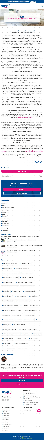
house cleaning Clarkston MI (10, 305)
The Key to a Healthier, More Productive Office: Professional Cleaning (20, 237)
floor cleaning (16, 291)
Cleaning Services (7, 424)
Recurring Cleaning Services (31, 402)
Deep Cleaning (5, 212)
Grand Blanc (6, 410)
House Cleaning (5, 219)
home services (33, 296)
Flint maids (6, 291)
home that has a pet (8, 301)
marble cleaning (37, 334)
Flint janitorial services (28, 287)
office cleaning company (21, 343)
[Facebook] (36, 162)
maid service (6, 324)
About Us (5, 430)
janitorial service (29, 315)
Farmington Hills (7, 413)
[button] (42, 6)
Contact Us (6, 428)
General (4, 214)
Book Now (22, 189)
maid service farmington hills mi (28, 329)
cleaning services (26, 273)
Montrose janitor (21, 338)
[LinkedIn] (41, 162)
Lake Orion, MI (6, 419)
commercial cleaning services (24, 282)
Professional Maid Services (30, 397)
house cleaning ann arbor (23, 301)
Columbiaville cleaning (27, 277)
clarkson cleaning (25, 263)
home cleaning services (30, 291)
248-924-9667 (22, 171)
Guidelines (4, 216)
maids (39, 320)
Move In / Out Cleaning (30, 404)
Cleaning (4, 205)
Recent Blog (5, 228)
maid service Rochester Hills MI (11, 334)
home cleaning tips (8, 296)
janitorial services (8, 320)
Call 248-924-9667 (22, 384)
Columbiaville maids (8, 282)
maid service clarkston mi (9, 329)
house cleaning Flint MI (30, 310)
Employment (6, 426)
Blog (13, 18)
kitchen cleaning (29, 320)
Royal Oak (5, 411)
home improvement (21, 296)
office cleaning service (9, 348)
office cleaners (34, 338)
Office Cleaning (5, 225)
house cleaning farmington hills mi (12, 310)
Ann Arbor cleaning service (10, 263)
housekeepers (6, 315)
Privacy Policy (28, 436)
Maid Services (5, 221)
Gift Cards (33, 1)
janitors (19, 320)
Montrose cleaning (8, 338)
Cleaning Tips (5, 210)
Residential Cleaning (29, 393)
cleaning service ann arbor (22, 268)
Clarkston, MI (6, 417)
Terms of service (21, 436)
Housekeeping (17, 315)
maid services (26, 334)
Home (9, 18)
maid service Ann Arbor (19, 324)
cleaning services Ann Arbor (10, 277)
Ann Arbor (4, 203)
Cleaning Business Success (8, 207)
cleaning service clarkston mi (11, 273)
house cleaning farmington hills (30, 305)
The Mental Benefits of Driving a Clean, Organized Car (21, 240)
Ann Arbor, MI (6, 415)
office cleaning (7, 343)
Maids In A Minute (5, 6)
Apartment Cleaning (29, 395)
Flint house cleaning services (10, 287)
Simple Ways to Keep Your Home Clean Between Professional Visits (24, 245)
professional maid (23, 348)
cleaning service (7, 268)
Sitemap (15, 436)
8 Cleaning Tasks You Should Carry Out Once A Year (21, 250)
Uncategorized (5, 230)
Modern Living (5, 223)
